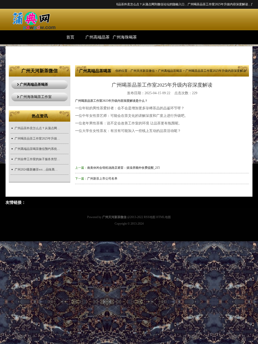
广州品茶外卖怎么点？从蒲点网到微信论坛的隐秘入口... (141, 4)
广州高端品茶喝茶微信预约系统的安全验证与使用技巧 (37, 149)
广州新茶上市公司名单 (102, 178)
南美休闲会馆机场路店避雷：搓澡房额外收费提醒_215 (123, 167)
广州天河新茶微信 (143, 71)
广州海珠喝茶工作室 (125, 39)
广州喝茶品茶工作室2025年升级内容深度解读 (37, 138)
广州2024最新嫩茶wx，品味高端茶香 (37, 169)
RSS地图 (149, 217)
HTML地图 (163, 217)
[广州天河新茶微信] (31, 20)
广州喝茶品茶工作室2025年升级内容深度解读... (210, 4)
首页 (70, 37)
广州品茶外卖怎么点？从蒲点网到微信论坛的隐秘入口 (37, 128)
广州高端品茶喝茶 (97, 39)
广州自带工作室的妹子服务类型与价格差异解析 (37, 159)
